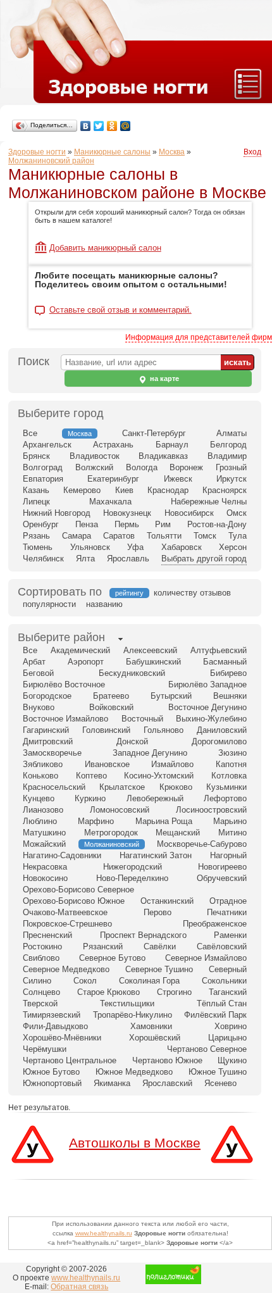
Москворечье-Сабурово (202, 844)
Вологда (142, 467)
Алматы (231, 433)
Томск (205, 535)
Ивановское (107, 764)
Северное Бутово (112, 958)
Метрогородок (111, 832)
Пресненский (47, 935)
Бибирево (228, 673)
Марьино (230, 821)
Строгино (174, 992)
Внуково (38, 707)
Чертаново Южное (167, 1060)
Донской (132, 741)
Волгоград (43, 467)
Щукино (232, 1060)
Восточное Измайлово (65, 718)
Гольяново (163, 730)
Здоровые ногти (37, 151)
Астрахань (113, 444)
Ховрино (230, 1026)
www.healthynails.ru (103, 1233)
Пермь (126, 524)
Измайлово (172, 764)
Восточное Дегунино (207, 707)
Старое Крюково (108, 992)
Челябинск (43, 558)
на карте (163, 378)
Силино (37, 980)
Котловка (229, 775)
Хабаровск (181, 547)
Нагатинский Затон (156, 855)
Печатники (227, 912)
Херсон (233, 547)
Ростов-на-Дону (217, 524)
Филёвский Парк (215, 1015)
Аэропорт (86, 661)
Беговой (38, 673)
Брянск (36, 456)
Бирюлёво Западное (207, 684)
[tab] (61, 638)
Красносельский (54, 787)
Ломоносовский (119, 810)
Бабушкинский (153, 661)
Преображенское (215, 923)
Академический (80, 650)
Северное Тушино (159, 969)
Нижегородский (132, 866)
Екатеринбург (113, 479)
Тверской (40, 1003)
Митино (232, 832)
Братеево (111, 696)
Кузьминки (226, 787)
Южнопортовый (52, 1083)
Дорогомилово (219, 741)
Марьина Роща (163, 821)
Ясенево (220, 1083)
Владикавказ (163, 456)
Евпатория (43, 479)
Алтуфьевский (218, 650)
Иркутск (231, 479)
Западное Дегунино (150, 753)
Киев (124, 490)
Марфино (96, 821)
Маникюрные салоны (112, 151)
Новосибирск (189, 513)
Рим (163, 524)
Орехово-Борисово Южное (74, 901)
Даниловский (222, 730)
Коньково (40, 775)
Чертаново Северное (207, 1049)
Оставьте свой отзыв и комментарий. (120, 310)
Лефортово (225, 798)
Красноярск (224, 490)
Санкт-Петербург (154, 433)
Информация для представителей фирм (198, 337)
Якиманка (112, 1083)
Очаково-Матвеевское (65, 912)
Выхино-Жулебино (211, 718)
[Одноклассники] (112, 126)
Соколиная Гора (149, 980)
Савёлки (160, 946)
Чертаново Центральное (69, 1060)
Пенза (86, 524)
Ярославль (128, 558)
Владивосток (95, 456)
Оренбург (41, 524)
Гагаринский (46, 730)
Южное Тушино (218, 1072)
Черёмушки (44, 1049)
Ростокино (42, 946)
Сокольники (224, 980)
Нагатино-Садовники (62, 855)
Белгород (228, 444)
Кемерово (82, 490)
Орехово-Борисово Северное (78, 889)
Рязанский (103, 946)
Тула (237, 535)
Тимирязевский (51, 1015)
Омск (236, 513)
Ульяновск (90, 547)
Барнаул (172, 444)
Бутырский (171, 696)
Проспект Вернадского (143, 935)
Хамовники (151, 1026)
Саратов (119, 535)
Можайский (44, 844)
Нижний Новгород (56, 513)
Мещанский (178, 832)
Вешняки (230, 696)
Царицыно (227, 1037)
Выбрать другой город (204, 558)
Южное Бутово (51, 1072)
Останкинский (167, 901)
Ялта (85, 558)
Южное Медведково (134, 1072)
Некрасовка (45, 866)
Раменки (230, 935)
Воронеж (186, 467)
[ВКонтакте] (85, 126)
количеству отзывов (192, 592)
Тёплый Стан (222, 1003)
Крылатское (122, 787)
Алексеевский (150, 650)
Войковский (111, 707)
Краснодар (168, 490)
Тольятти (164, 535)
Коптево (91, 775)
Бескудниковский (132, 673)
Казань (36, 490)
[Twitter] (99, 126)
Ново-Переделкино (132, 878)
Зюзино (232, 753)
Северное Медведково (66, 969)
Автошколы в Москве (135, 1142)
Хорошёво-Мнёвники (62, 1037)
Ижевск (178, 479)
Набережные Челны (209, 501)
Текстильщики (127, 1003)
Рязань (36, 535)
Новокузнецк (127, 513)
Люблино (40, 821)
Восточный (142, 718)
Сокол (85, 980)
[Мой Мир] (125, 126)
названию (104, 604)
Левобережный (155, 798)
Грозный (231, 467)
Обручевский (222, 878)
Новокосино (45, 878)
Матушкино (44, 832)
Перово (157, 912)
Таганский (228, 992)
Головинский (106, 730)
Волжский (94, 467)
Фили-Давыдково (55, 1026)
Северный (228, 969)
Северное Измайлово (206, 958)
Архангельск (47, 444)
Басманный (225, 661)
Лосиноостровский (211, 810)
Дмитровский (48, 741)
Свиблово (41, 958)
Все (30, 433)
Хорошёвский (154, 1037)
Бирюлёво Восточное (64, 684)
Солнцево (41, 992)
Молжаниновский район (51, 160)
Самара (76, 535)
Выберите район (61, 637)
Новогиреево (222, 866)
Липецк (36, 501)
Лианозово (43, 810)
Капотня (231, 764)
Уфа (135, 547)
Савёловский (222, 946)
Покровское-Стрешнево (67, 923)
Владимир (227, 456)
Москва (172, 151)
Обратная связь (79, 1286)
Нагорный (228, 855)
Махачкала (110, 501)
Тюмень (38, 547)
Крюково (175, 787)
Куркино (90, 798)
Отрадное (228, 901)
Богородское (47, 696)
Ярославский (167, 1083)
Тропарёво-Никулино (132, 1015)
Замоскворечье (52, 753)
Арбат (34, 661)
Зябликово (43, 764)
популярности (49, 604)
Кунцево (38, 798)
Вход (252, 151)
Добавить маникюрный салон (105, 248)
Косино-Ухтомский (159, 775)
